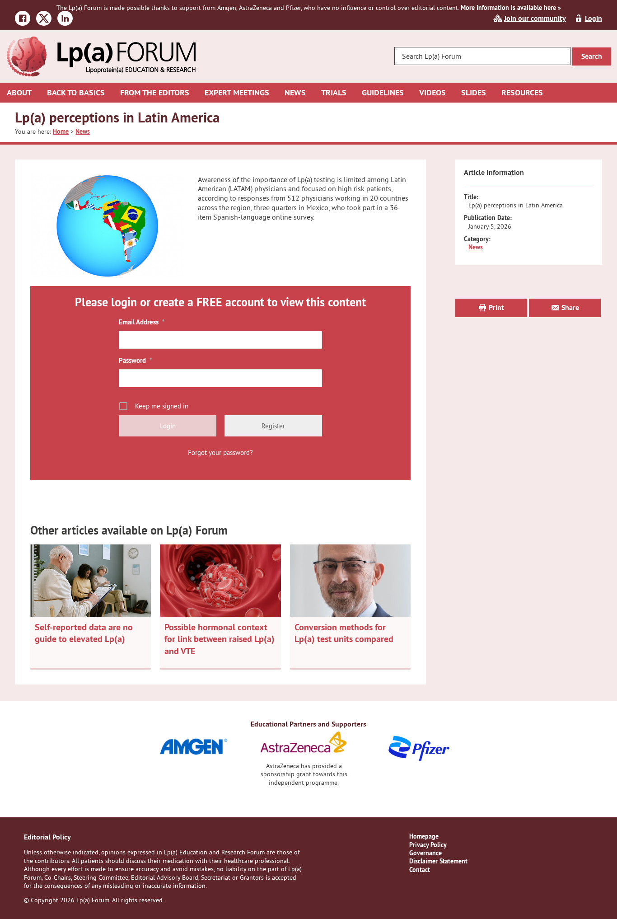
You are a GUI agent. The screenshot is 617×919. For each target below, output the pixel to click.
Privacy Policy (428, 845)
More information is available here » (511, 8)
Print (495, 307)
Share (569, 307)
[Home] (101, 40)
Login (593, 18)
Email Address (141, 322)
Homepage (424, 836)
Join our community (535, 18)
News (475, 247)
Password (135, 360)
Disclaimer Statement (438, 861)
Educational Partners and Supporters (308, 724)
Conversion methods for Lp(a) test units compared (343, 633)
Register (273, 426)
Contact (419, 870)
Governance (425, 853)
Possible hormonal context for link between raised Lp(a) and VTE (219, 639)
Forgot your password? (220, 452)
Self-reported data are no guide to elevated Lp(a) (84, 633)
